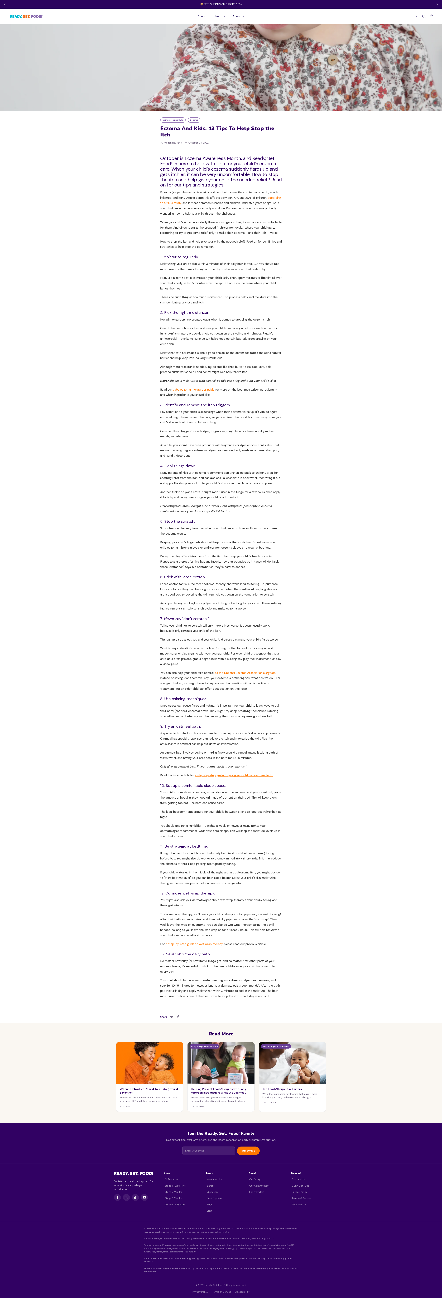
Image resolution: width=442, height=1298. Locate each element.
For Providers (256, 1191)
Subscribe (248, 1150)
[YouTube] (144, 1197)
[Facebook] (117, 1197)
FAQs (209, 1204)
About (237, 16)
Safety (210, 1185)
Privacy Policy (299, 1191)
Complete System (175, 1204)
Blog (209, 1210)
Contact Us (298, 1179)
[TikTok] (135, 1197)
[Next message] (437, 4)
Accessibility (299, 1204)
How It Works (214, 1179)
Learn (218, 16)
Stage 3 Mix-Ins (173, 1198)
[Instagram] (126, 1197)
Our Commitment (259, 1185)
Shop (201, 16)
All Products (171, 1179)
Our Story (255, 1179)
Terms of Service (301, 1198)
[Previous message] (5, 4)
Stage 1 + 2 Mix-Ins (175, 1185)
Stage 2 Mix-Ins (173, 1191)
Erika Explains (214, 1198)
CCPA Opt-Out (300, 1185)
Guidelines (213, 1191)
